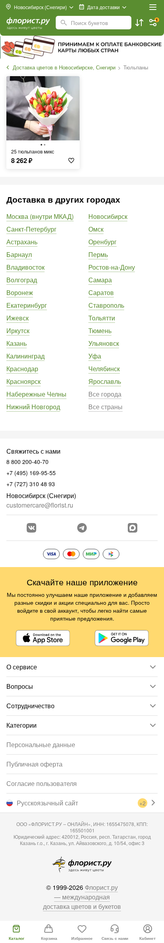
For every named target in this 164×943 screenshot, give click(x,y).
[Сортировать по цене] (139, 22)
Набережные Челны (36, 394)
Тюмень (99, 330)
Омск (95, 229)
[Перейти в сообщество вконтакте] (31, 528)
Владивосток (25, 267)
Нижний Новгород (33, 406)
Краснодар (22, 368)
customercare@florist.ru (39, 505)
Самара (100, 279)
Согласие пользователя (41, 783)
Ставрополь (106, 305)
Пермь (98, 254)
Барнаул (19, 254)
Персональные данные (40, 744)
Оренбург (102, 241)
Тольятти (101, 317)
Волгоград (21, 279)
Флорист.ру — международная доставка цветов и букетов (82, 897)
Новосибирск (107, 216)
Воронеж (19, 292)
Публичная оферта (34, 764)
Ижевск (17, 317)
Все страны (105, 406)
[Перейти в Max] (133, 528)
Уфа (94, 355)
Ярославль (104, 381)
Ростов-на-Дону (111, 267)
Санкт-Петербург (31, 229)
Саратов (101, 292)
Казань (16, 343)
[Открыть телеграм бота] (82, 528)
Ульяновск (103, 343)
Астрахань (21, 241)
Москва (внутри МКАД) (40, 216)
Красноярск (23, 381)
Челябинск (104, 368)
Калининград (25, 355)
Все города (104, 394)
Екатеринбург (26, 305)
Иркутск (17, 330)
